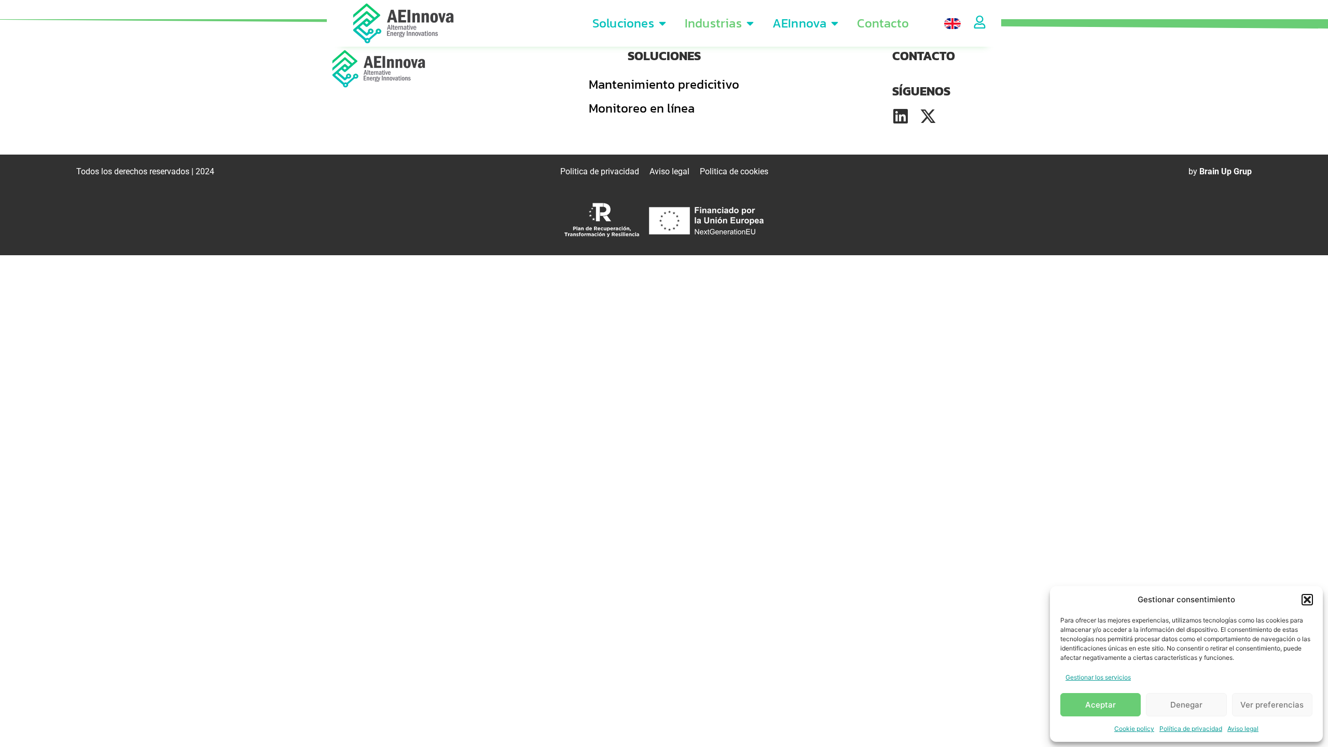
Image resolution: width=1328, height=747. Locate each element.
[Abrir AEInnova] (834, 23)
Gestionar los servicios (1098, 677)
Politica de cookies (734, 171)
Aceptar (1100, 705)
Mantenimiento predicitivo (664, 84)
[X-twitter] (928, 116)
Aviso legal (1242, 728)
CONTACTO (923, 56)
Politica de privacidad (599, 171)
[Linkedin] (900, 116)
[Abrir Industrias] (750, 23)
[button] (1307, 599)
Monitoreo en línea (642, 108)
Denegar (1186, 705)
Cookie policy (1134, 728)
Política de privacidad (1190, 728)
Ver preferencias (1272, 705)
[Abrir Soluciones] (662, 23)
